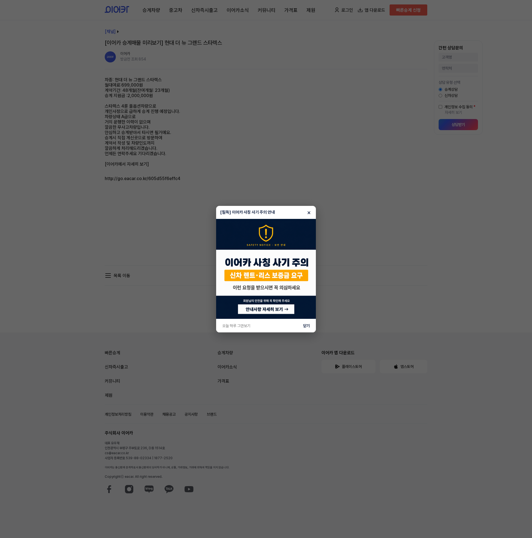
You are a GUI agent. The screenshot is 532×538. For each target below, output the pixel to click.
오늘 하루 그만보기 (236, 326)
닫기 (306, 326)
